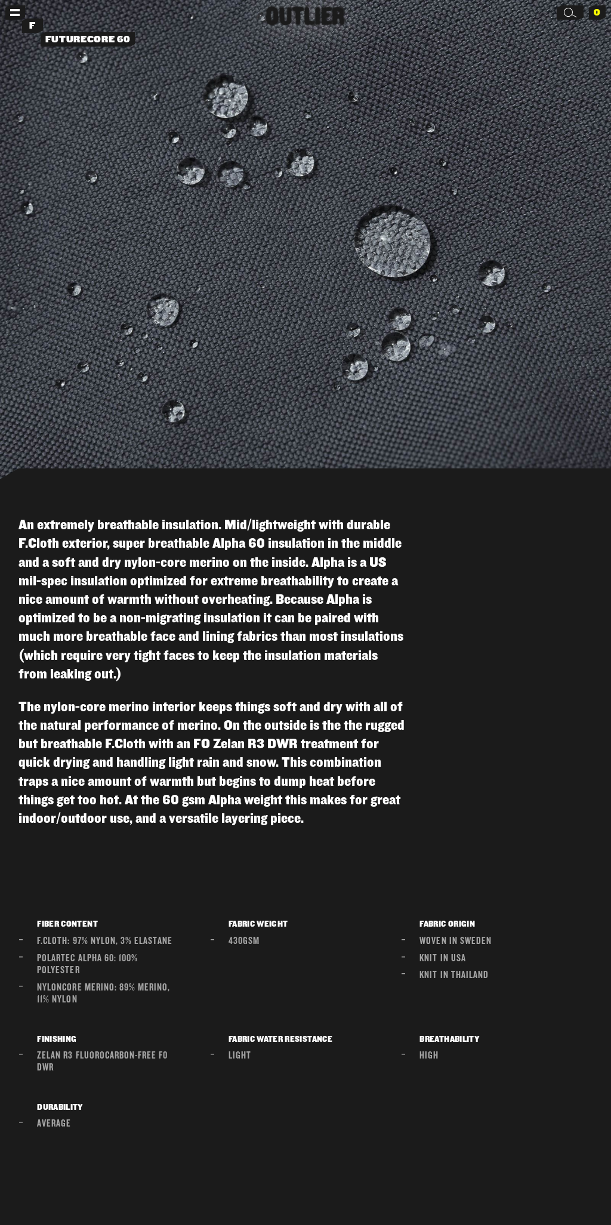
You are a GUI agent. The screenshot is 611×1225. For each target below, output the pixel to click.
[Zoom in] (305, 244)
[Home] (305, 15)
